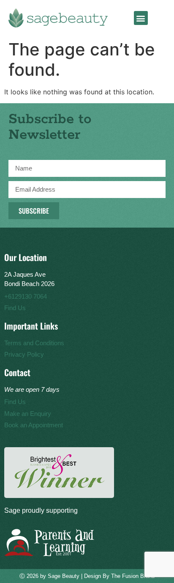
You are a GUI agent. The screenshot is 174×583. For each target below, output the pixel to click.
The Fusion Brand (133, 576)
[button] (141, 18)
